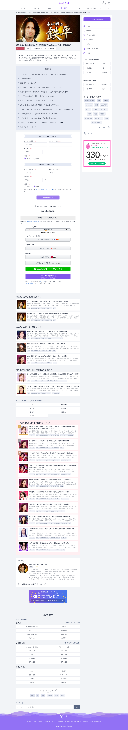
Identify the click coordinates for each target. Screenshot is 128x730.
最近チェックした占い (92, 48)
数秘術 (32, 412)
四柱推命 (64, 412)
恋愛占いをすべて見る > (73, 622)
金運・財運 (64, 651)
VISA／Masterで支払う (45, 240)
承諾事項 (36, 222)
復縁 (95, 114)
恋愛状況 (64, 627)
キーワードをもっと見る (103, 127)
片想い (50, 695)
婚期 (104, 68)
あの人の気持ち (89, 100)
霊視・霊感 (32, 675)
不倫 (99, 100)
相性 (89, 114)
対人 (32, 654)
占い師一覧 (89, 39)
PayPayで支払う (45, 248)
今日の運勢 (32, 658)
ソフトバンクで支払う (44, 263)
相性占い (64, 634)
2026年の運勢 (96, 123)
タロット (32, 404)
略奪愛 (102, 114)
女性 (28, 158)
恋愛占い (35, 12)
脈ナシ (88, 109)
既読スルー (98, 118)
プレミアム (21, 48)
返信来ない (88, 118)
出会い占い (32, 638)
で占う (48, 198)
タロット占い (90, 84)
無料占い (50, 8)
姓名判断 (64, 408)
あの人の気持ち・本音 (43, 12)
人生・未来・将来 (64, 647)
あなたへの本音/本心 (54, 12)
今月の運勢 (64, 662)
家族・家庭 (64, 654)
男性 (38, 158)
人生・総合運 (90, 63)
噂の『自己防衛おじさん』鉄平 (38, 564)
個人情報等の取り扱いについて (44, 190)
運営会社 (85, 722)
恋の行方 (32, 630)
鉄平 (32, 695)
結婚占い (64, 638)
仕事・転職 (32, 651)
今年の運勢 (32, 662)
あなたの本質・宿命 (32, 647)
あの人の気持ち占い (37, 48)
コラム (78, 8)
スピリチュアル (64, 404)
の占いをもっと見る (33, 584)
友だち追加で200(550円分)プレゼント (49, 269)
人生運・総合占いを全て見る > (71, 643)
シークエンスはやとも (100, 109)
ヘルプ (88, 53)
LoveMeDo (89, 105)
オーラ (32, 408)
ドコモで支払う (45, 257)
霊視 (96, 105)
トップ (23, 8)
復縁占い (64, 630)
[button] (48, 230)
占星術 (32, 416)
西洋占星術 (104, 84)
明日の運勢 (64, 658)
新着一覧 (36, 8)
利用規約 (29, 222)
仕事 (106, 118)
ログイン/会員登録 (97, 19)
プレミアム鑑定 (27, 12)
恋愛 (28, 48)
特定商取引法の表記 (95, 722)
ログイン (42, 281)
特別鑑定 (64, 8)
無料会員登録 (29, 283)
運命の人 (89, 72)
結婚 (62, 695)
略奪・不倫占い (32, 634)
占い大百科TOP (19, 12)
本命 (56, 695)
